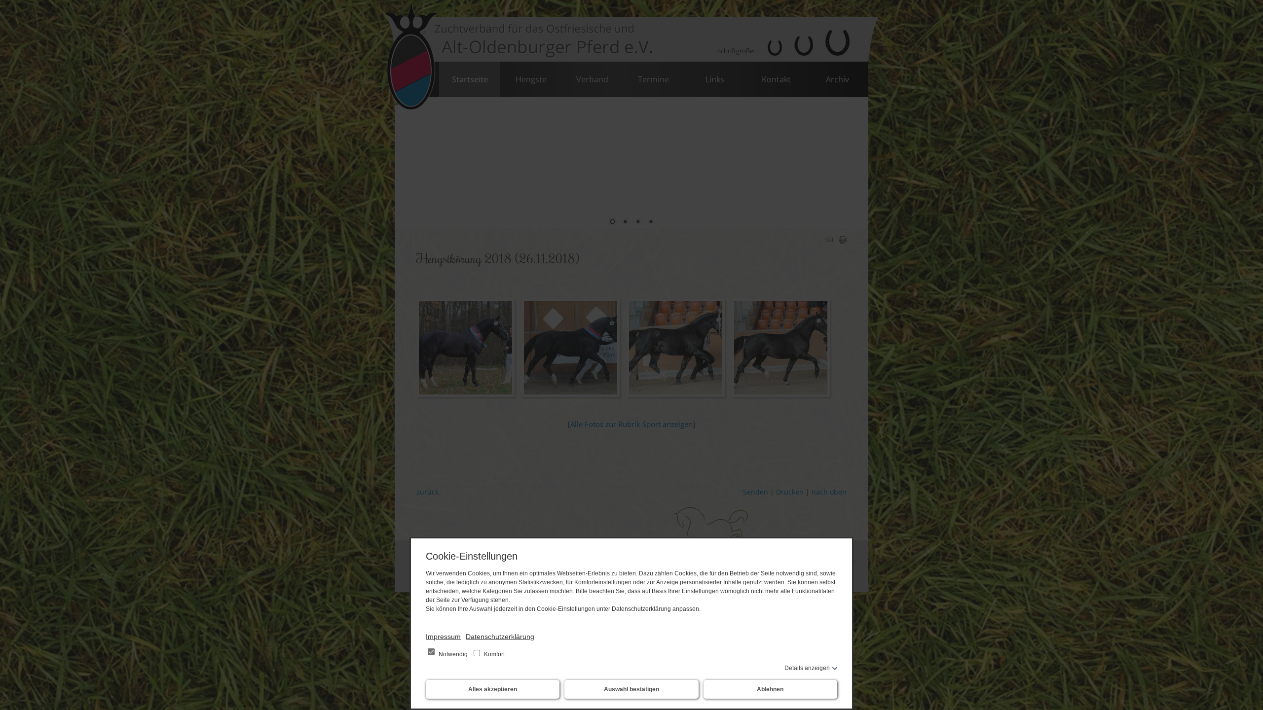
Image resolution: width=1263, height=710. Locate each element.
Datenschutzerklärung (500, 636)
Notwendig (453, 654)
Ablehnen (770, 689)
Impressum (443, 636)
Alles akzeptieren (492, 689)
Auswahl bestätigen (631, 689)
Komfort (494, 654)
